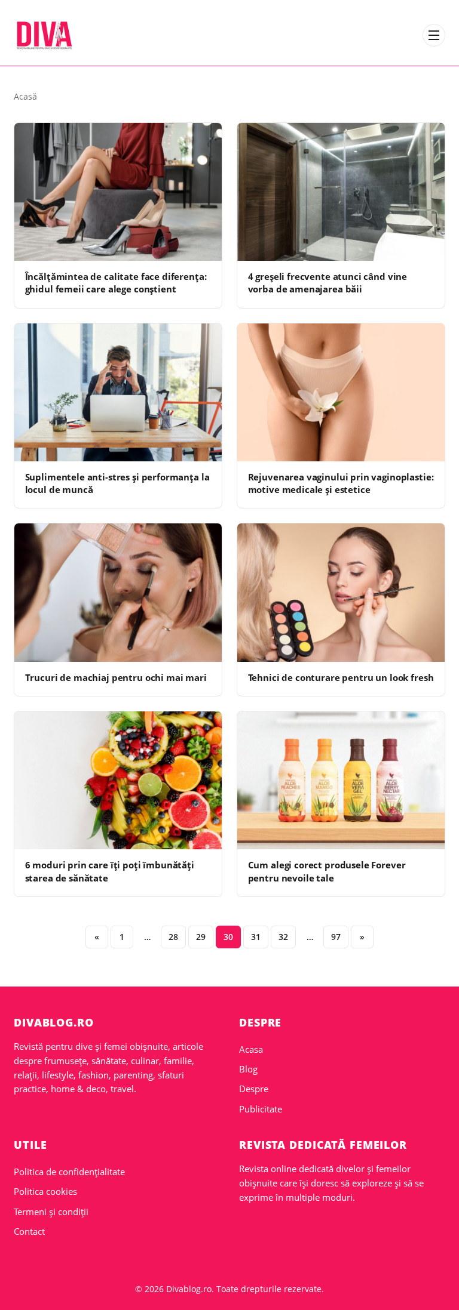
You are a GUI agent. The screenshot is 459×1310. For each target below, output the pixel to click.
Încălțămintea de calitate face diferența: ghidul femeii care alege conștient (116, 282)
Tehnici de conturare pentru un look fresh (341, 677)
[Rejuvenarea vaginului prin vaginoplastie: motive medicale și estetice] (341, 392)
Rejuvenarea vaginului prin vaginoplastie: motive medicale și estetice (341, 483)
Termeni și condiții (51, 1211)
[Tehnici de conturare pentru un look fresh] (341, 592)
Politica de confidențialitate (69, 1172)
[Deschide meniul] (434, 35)
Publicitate (260, 1109)
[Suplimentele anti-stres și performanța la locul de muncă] (118, 392)
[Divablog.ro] (44, 35)
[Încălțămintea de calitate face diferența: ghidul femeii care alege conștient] (118, 192)
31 (256, 936)
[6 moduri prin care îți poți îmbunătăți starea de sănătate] (118, 780)
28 (173, 936)
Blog (248, 1069)
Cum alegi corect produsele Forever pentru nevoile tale (327, 871)
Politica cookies (45, 1191)
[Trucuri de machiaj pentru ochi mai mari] (118, 592)
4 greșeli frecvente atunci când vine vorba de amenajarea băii (328, 282)
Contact (29, 1231)
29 (201, 936)
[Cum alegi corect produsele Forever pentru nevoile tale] (341, 780)
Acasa (251, 1049)
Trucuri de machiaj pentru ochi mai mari (116, 677)
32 (283, 936)
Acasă (25, 96)
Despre (253, 1089)
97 (336, 936)
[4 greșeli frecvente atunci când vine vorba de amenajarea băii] (341, 192)
